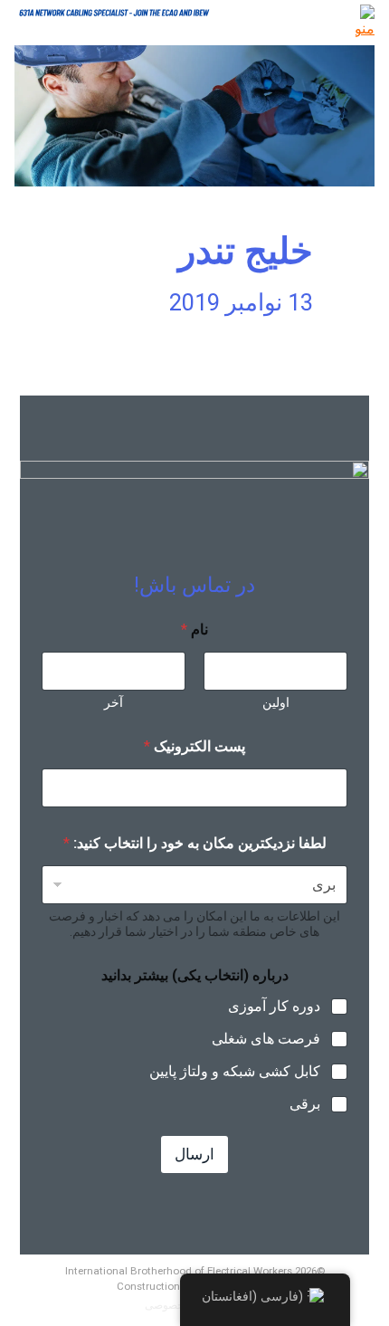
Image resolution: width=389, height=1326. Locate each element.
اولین (275, 702)
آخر (113, 702)
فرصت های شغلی (266, 1038)
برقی (304, 1103)
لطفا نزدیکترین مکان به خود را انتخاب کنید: (195, 843)
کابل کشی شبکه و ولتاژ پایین (234, 1071)
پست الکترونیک (194, 746)
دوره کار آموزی (274, 1006)
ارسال (194, 1154)
